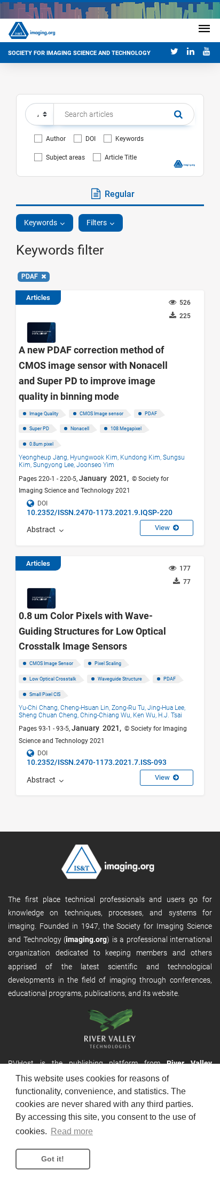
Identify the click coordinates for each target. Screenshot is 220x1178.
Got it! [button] (52, 1159)
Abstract (43, 529)
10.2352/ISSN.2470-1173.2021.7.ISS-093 (97, 762)
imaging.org (86, 939)
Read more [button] (72, 1131)
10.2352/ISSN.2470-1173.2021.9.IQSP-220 (99, 512)
